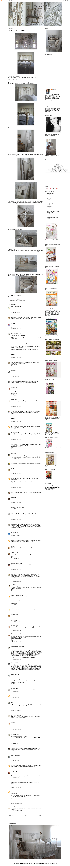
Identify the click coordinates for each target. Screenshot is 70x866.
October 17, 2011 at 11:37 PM (16, 549)
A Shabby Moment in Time (16, 360)
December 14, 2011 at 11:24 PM (16, 810)
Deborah (12, 497)
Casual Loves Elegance (51, 203)
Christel (12, 453)
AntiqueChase (13, 806)
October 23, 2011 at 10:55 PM (16, 710)
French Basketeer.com (15, 462)
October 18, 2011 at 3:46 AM (16, 569)
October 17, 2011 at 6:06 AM (16, 376)
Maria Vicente (13, 614)
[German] (53, 188)
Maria (12, 722)
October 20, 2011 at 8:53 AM (16, 630)
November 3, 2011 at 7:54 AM (16, 787)
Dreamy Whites (49, 214)
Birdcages (13, 300)
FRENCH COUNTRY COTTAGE (52, 217)
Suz (11, 546)
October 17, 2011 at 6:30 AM (16, 406)
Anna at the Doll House (15, 306)
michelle (12, 370)
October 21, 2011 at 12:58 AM (16, 643)
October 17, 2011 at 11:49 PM (16, 559)
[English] (46, 188)
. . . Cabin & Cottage (50, 193)
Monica (12, 323)
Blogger (55, 863)
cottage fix (49, 208)
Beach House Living (14, 532)
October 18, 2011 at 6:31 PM (16, 581)
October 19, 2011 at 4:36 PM (16, 604)
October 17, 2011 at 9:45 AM (16, 439)
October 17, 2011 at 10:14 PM (16, 535)
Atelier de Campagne (15, 755)
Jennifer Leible (13, 409)
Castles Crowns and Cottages (16, 646)
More (58, 188)
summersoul (13, 387)
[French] (49, 188)
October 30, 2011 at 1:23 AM (16, 760)
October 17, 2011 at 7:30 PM (16, 519)
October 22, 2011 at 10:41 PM (16, 691)
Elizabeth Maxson (14, 674)
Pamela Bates (13, 625)
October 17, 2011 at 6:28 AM (16, 395)
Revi (12, 468)
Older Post (41, 815)
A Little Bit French (50, 195)
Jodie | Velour (13, 662)
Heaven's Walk (13, 572)
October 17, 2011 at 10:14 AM (16, 458)
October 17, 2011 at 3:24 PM (16, 502)
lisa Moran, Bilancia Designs (16, 595)
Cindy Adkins (13, 552)
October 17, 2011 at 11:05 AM (16, 473)
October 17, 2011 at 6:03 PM (16, 508)
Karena (12, 790)
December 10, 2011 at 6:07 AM (16, 803)
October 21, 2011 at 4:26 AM (16, 659)
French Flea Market (19, 300)
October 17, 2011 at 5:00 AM (16, 357)
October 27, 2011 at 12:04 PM (16, 729)
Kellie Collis (13, 688)
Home (26, 815)
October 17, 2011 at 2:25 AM (16, 328)
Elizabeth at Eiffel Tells (15, 490)
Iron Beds (23, 300)
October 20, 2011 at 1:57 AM (16, 621)
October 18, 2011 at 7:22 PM (16, 591)
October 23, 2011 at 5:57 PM (16, 697)
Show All (60, 219)
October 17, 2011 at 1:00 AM (16, 312)
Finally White (13, 701)
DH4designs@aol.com (49, 159)
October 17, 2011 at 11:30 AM (16, 487)
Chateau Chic (49, 206)
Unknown (12, 399)
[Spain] (56, 188)
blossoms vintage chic (15, 633)
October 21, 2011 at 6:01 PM (16, 684)
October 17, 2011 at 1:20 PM (16, 493)
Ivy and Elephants (14, 584)
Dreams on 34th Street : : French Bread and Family (53, 212)
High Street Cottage (14, 713)
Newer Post (11, 815)
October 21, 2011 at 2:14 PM (16, 670)
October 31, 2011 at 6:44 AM (16, 777)
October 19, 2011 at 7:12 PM (16, 611)
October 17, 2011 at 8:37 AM (16, 421)
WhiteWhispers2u (14, 522)
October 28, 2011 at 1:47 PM (16, 743)
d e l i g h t (13, 771)
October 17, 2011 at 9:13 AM (16, 428)
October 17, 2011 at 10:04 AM (16, 450)
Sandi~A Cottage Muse (15, 563)
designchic (13, 608)
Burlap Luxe (14, 299)
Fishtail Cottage (14, 432)
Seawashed (13, 512)
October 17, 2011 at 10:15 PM (16, 542)
